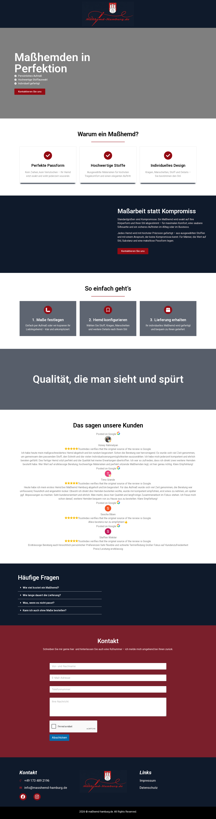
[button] (60, 588)
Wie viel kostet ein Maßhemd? (41, 587)
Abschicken (59, 737)
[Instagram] (37, 796)
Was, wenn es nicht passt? (38, 602)
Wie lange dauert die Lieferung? (42, 595)
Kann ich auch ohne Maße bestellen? (44, 610)
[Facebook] (23, 796)
